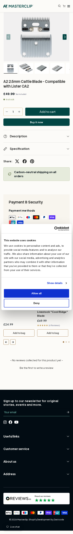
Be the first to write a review (36, 367)
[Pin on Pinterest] (32, 161)
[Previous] (6, 342)
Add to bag (19, 332)
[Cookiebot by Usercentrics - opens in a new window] (54, 228)
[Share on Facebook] (24, 161)
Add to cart (48, 112)
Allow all (36, 293)
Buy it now (36, 122)
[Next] (13, 342)
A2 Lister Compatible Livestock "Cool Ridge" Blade (52, 311)
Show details (54, 283)
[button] (65, 6)
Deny (36, 303)
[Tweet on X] (17, 161)
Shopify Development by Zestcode (46, 519)
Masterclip (22, 519)
